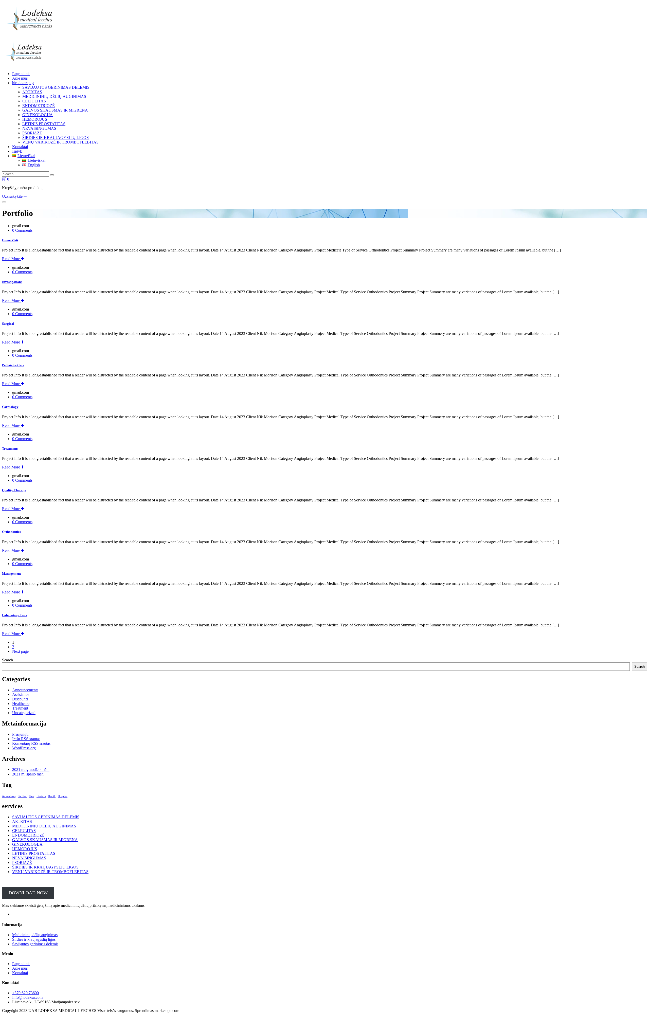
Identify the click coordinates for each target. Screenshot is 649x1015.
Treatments (10, 448)
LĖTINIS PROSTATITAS (43, 124)
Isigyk (17, 151)
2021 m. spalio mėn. (28, 774)
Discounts (20, 699)
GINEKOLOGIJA (37, 115)
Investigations (12, 282)
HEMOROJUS (34, 119)
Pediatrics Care (13, 365)
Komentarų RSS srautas (31, 743)
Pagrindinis (21, 73)
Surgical (8, 323)
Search (7, 660)
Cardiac (22, 796)
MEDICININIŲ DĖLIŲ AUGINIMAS (54, 96)
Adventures (8, 796)
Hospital (62, 796)
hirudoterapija (23, 83)
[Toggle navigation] (4, 202)
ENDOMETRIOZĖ (38, 105)
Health (52, 796)
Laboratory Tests (14, 615)
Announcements (25, 690)
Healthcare (20, 703)
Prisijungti (20, 734)
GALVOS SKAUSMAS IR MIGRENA (55, 110)
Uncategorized (23, 713)
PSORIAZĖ (32, 133)
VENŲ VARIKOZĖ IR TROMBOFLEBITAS (60, 142)
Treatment (20, 708)
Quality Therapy (14, 490)
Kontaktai (20, 146)
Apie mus (20, 78)
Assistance (20, 694)
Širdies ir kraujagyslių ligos (34, 939)
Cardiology (10, 407)
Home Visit (10, 240)
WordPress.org (24, 748)
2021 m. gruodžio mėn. (30, 769)
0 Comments (22, 230)
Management (11, 573)
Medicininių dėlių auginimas (35, 935)
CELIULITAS (34, 101)
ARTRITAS (32, 92)
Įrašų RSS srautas (26, 739)
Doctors (41, 796)
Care (31, 796)
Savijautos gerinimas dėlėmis (35, 944)
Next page (20, 651)
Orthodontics (11, 532)
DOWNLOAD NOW (28, 892)
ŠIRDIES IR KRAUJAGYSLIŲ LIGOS (55, 137)
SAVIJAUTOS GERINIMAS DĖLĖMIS (55, 87)
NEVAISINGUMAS (39, 128)
